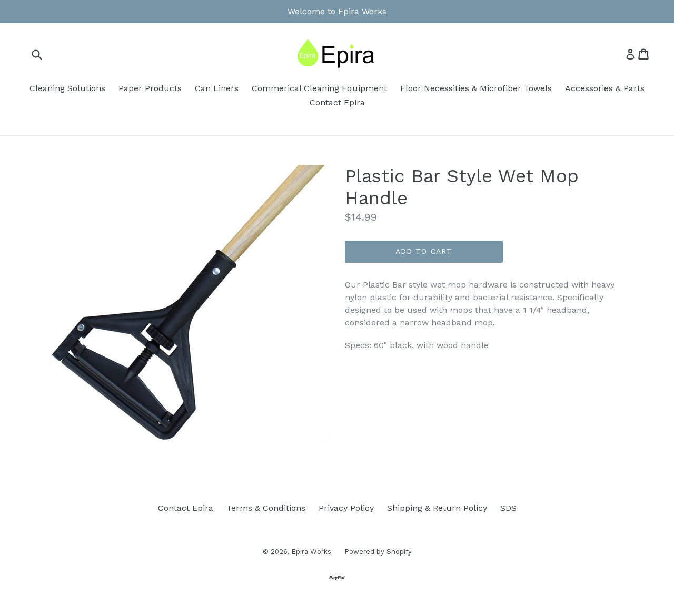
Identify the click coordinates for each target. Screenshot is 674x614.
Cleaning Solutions (67, 88)
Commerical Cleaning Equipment (319, 88)
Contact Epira (337, 102)
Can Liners (217, 88)
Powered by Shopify (378, 552)
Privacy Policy (346, 508)
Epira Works (311, 552)
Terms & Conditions (265, 508)
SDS (508, 508)
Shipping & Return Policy (437, 508)
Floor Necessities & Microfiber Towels (476, 88)
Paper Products (150, 88)
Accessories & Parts (605, 88)
